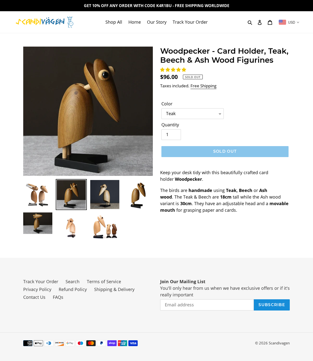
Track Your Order (40, 281)
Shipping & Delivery (114, 289)
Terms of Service (104, 281)
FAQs (58, 297)
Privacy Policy (37, 289)
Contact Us (34, 297)
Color (166, 104)
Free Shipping (203, 86)
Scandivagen (279, 343)
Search (72, 281)
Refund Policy (73, 289)
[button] (173, 69)
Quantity (170, 125)
